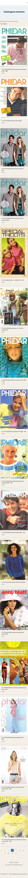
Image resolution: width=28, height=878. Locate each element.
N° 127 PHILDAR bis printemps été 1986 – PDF (14, 431)
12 (8, 853)
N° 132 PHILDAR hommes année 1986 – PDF (13, 532)
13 (12, 853)
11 (5, 853)
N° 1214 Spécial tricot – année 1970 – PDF (13, 280)
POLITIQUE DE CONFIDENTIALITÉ (14, 865)
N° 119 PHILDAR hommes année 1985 (12, 120)
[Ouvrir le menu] (27, 3)
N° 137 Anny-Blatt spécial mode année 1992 (13, 582)
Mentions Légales (14, 862)
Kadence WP (24, 874)
